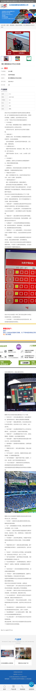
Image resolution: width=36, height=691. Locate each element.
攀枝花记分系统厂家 (9, 663)
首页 (7, 25)
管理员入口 (24, 679)
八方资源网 (13, 679)
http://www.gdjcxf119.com (7, 630)
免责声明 (18, 679)
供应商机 (12, 25)
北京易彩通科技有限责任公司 (15, 676)
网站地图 (29, 679)
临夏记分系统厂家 (26, 663)
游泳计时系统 (19, 25)
